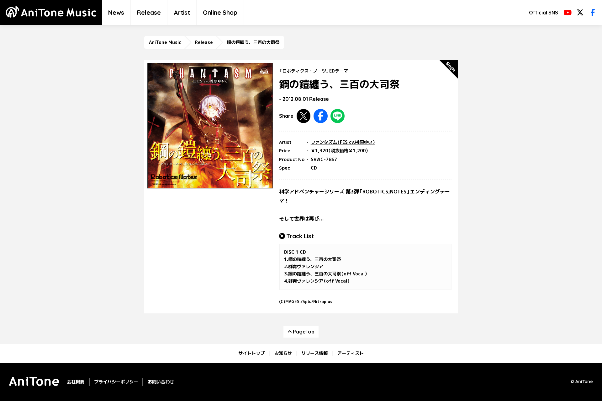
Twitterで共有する (304, 116)
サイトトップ (251, 353)
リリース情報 (314, 353)
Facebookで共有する (321, 116)
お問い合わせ (161, 381)
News (116, 12)
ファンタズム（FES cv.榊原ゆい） (343, 142)
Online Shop (220, 12)
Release (149, 12)
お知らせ (283, 353)
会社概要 (75, 381)
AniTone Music (165, 42)
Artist (182, 12)
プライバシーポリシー (116, 381)
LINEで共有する (337, 116)
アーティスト (350, 353)
